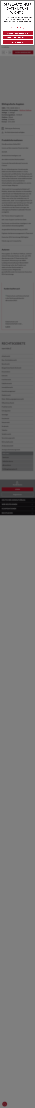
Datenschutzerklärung (17, 28)
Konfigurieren (18, 42)
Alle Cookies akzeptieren (17, 33)
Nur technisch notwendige (17, 38)
